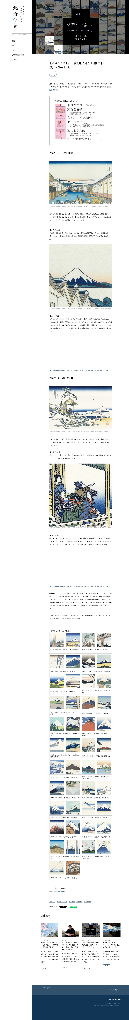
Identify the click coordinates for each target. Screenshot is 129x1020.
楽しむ (14, 45)
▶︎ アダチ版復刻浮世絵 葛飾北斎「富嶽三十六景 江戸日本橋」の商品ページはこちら (79, 370)
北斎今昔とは (16, 59)
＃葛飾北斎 (87, 902)
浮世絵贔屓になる (18, 55)
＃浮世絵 (79, 902)
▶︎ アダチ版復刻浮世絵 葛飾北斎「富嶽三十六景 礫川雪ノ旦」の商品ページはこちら (79, 586)
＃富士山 (52, 902)
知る (13, 41)
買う (13, 50)
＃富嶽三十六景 (62, 902)
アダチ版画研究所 (60, 891)
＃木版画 (72, 902)
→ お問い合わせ (46, 988)
